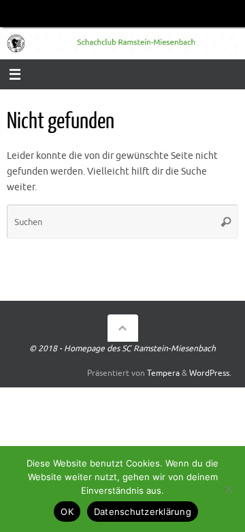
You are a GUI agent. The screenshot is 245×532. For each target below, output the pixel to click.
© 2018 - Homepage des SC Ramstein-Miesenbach (122, 348)
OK (67, 511)
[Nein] (228, 489)
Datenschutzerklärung (142, 511)
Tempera (163, 373)
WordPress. (210, 373)
